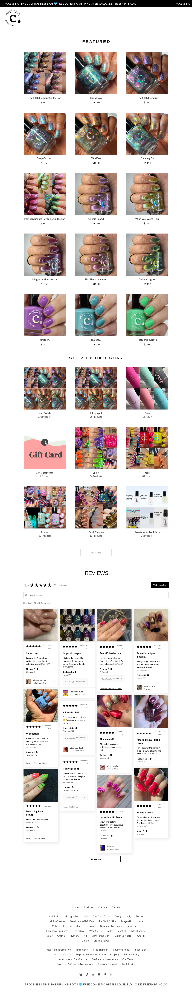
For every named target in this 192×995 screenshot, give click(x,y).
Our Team (127, 959)
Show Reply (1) (70, 682)
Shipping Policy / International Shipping (97, 954)
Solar (50, 935)
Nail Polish (54, 916)
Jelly (128, 916)
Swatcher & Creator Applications (75, 964)
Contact (109, 23)
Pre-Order (74, 926)
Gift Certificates (88, 23)
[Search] (167, 18)
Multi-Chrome (57, 921)
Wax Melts (95, 930)
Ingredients (121, 12)
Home (75, 907)
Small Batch (133, 926)
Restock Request (107, 964)
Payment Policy (98, 17)
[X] (105, 974)
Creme (61, 935)
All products (96, 552)
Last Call (122, 930)
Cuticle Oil (58, 926)
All (85, 935)
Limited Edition (108, 921)
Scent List (119, 17)
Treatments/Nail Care (82, 921)
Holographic (71, 916)
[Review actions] (54, 645)
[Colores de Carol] (13, 18)
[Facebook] (111, 974)
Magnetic (126, 921)
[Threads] (93, 974)
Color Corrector (123, 935)
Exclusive (90, 926)
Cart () (116, 907)
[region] (96, 3)
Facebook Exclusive (57, 930)
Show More (45, 664)
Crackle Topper (102, 940)
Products (69, 12)
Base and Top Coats (111, 926)
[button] (69, 585)
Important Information (94, 12)
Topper (140, 916)
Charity (141, 935)
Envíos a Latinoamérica (105, 959)
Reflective (79, 930)
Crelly (118, 916)
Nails (109, 930)
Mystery (74, 935)
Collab (85, 940)
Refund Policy (131, 954)
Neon (140, 921)
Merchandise (138, 930)
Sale (85, 916)
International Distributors (73, 959)
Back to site (128, 964)
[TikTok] (87, 974)
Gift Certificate (101, 916)
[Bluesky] (99, 974)
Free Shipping (75, 17)
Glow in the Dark (100, 935)
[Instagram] (81, 974)
